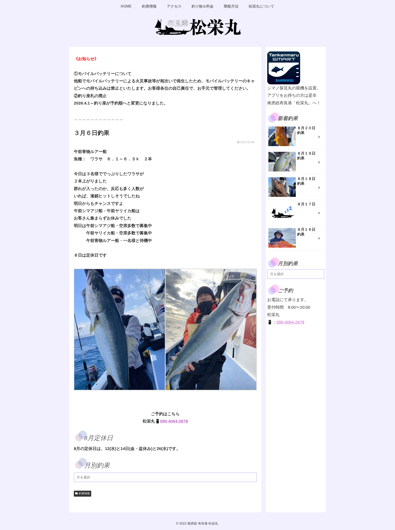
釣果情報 (84, 493)
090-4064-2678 (174, 421)
